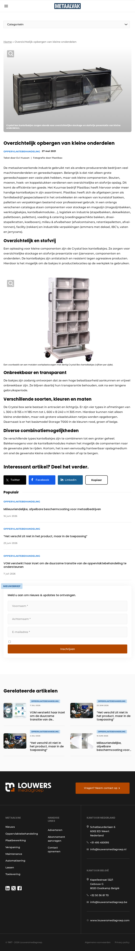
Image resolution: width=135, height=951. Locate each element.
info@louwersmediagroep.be (108, 902)
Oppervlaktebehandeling (22, 151)
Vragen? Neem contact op (100, 788)
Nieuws (10, 826)
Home (8, 41)
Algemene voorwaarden (98, 942)
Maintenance (13, 854)
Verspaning (12, 847)
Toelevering (12, 874)
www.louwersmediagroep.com (110, 920)
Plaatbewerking (15, 840)
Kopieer (96, 480)
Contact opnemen (54, 849)
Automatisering (15, 860)
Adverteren (55, 830)
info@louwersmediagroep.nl (108, 849)
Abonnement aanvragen (56, 838)
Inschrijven (67, 649)
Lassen (9, 867)
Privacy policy (122, 942)
